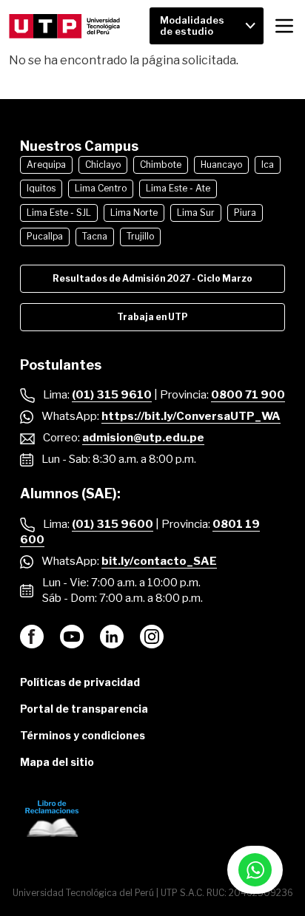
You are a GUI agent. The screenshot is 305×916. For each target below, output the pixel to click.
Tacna (94, 236)
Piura (245, 212)
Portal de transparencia (84, 708)
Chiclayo (103, 164)
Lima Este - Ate (178, 188)
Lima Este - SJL (59, 212)
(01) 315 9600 (112, 524)
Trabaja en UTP (152, 316)
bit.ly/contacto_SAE (159, 561)
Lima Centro (101, 188)
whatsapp (255, 869)
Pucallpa (45, 236)
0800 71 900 (248, 394)
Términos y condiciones (82, 735)
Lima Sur (196, 212)
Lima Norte (134, 212)
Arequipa (46, 164)
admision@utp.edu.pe (143, 437)
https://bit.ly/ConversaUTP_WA (191, 416)
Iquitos (41, 188)
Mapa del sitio (57, 762)
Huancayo (221, 164)
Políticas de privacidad (80, 682)
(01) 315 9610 (112, 394)
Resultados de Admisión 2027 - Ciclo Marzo (152, 278)
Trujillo (140, 236)
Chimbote (160, 164)
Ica (267, 164)
